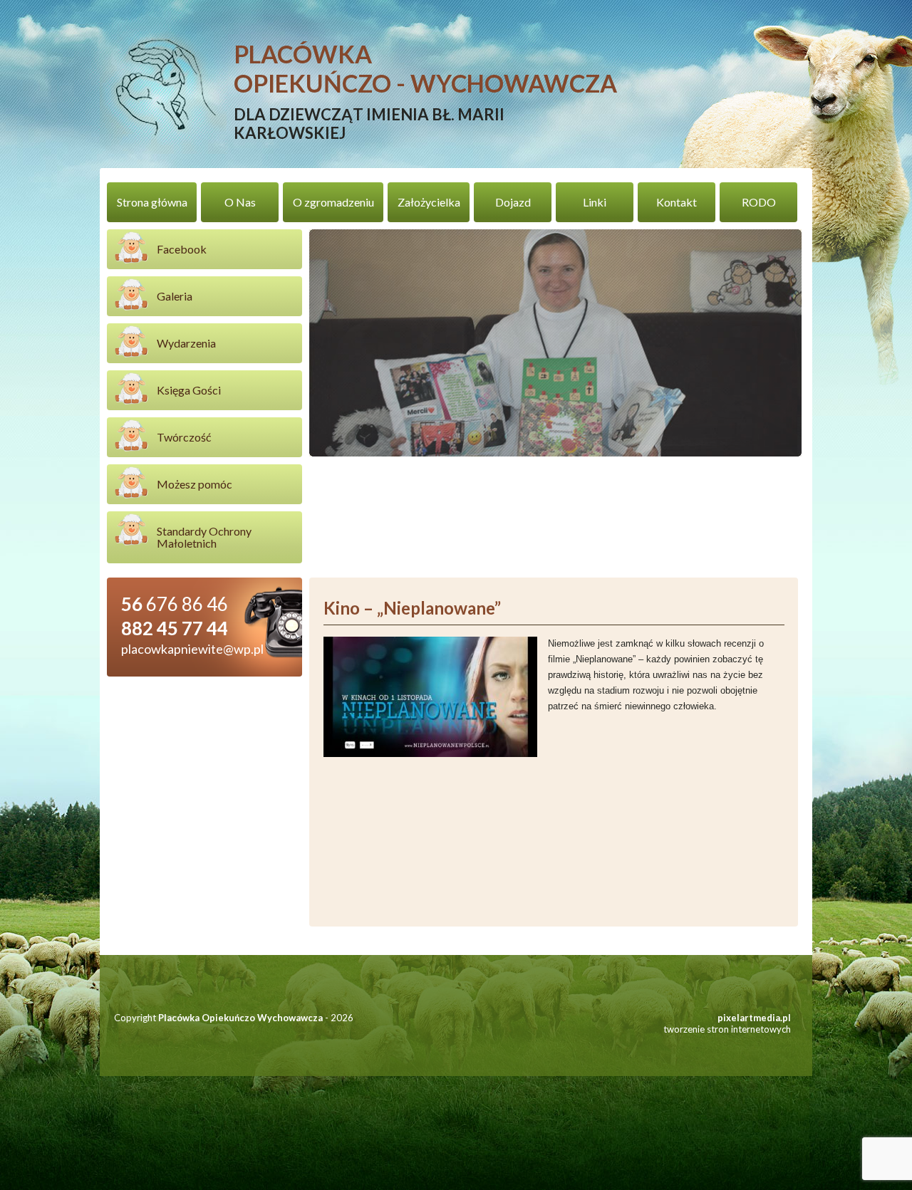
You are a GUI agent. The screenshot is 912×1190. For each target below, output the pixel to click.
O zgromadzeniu (333, 202)
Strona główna (152, 202)
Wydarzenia (186, 343)
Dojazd (513, 202)
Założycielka (429, 202)
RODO (759, 202)
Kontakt (676, 202)
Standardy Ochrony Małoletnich (204, 537)
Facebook (182, 249)
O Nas (240, 202)
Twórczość (184, 437)
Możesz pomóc (194, 484)
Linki (594, 202)
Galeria (174, 296)
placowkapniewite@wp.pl (192, 649)
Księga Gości (189, 390)
